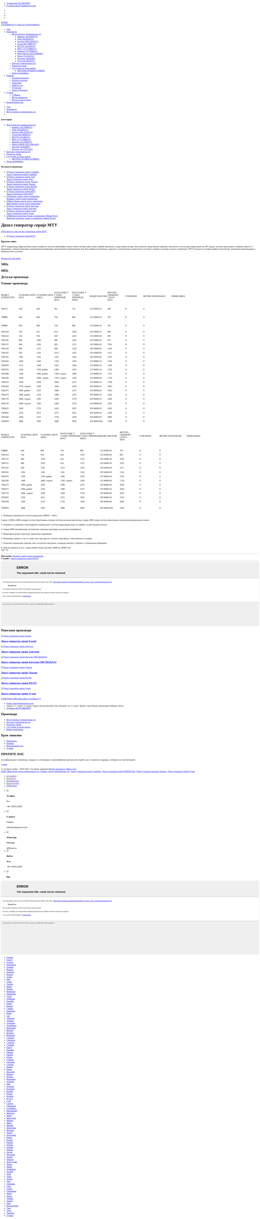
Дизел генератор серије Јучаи (20, 213)
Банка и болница (19, 90)
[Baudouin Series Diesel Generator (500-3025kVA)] (24, 657)
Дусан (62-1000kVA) (26, 44)
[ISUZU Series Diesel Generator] (16, 678)
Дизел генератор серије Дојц (19, 179)
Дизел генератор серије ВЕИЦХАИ (118, 771)
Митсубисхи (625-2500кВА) (30, 53)
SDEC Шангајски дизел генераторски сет (20, 771)
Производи (11, 32)
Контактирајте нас (14, 102)
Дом (8, 29)
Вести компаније (19, 97)
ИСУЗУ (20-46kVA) (26, 46)
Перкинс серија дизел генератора (21, 199)
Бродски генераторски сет (24, 63)
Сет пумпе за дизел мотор (24, 68)
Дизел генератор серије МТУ (19, 194)
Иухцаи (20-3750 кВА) (22, 149)
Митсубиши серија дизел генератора (23, 204)
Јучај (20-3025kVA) (26, 61)
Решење (10, 75)
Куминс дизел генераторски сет (54, 771)
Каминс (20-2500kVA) (27, 36)
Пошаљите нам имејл (11, 258)
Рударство (16, 88)
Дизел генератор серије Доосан (20, 184)
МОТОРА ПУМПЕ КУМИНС (31, 71)
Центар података (19, 80)
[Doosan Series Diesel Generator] (16, 667)
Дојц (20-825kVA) (25, 39)
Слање (4, 764)
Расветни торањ (19, 66)
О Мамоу (16, 95)
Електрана (17, 83)
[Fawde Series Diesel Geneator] (16, 636)
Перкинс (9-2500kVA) (27, 51)
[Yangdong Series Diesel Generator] (17, 646)
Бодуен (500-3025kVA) (27, 41)
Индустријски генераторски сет (26, 34)
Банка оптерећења (20, 73)
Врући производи (57, 769)
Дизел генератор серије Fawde (18, 641)
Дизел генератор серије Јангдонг (21, 208)
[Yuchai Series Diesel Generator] (15, 688)
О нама (9, 92)
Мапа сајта (71, 769)
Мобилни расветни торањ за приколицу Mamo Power (31, 218)
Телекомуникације (20, 78)
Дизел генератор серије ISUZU (20, 189)
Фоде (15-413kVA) (25, 56)
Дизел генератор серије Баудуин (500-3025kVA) (28, 662)
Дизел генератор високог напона (151, 771)
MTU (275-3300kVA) (26, 49)
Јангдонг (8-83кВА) (26, 58)
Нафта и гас (17, 85)
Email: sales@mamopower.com (19, 703)
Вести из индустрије (21, 100)
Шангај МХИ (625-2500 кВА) (25, 144)
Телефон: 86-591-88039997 (18, 708)
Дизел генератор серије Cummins (21, 174)
